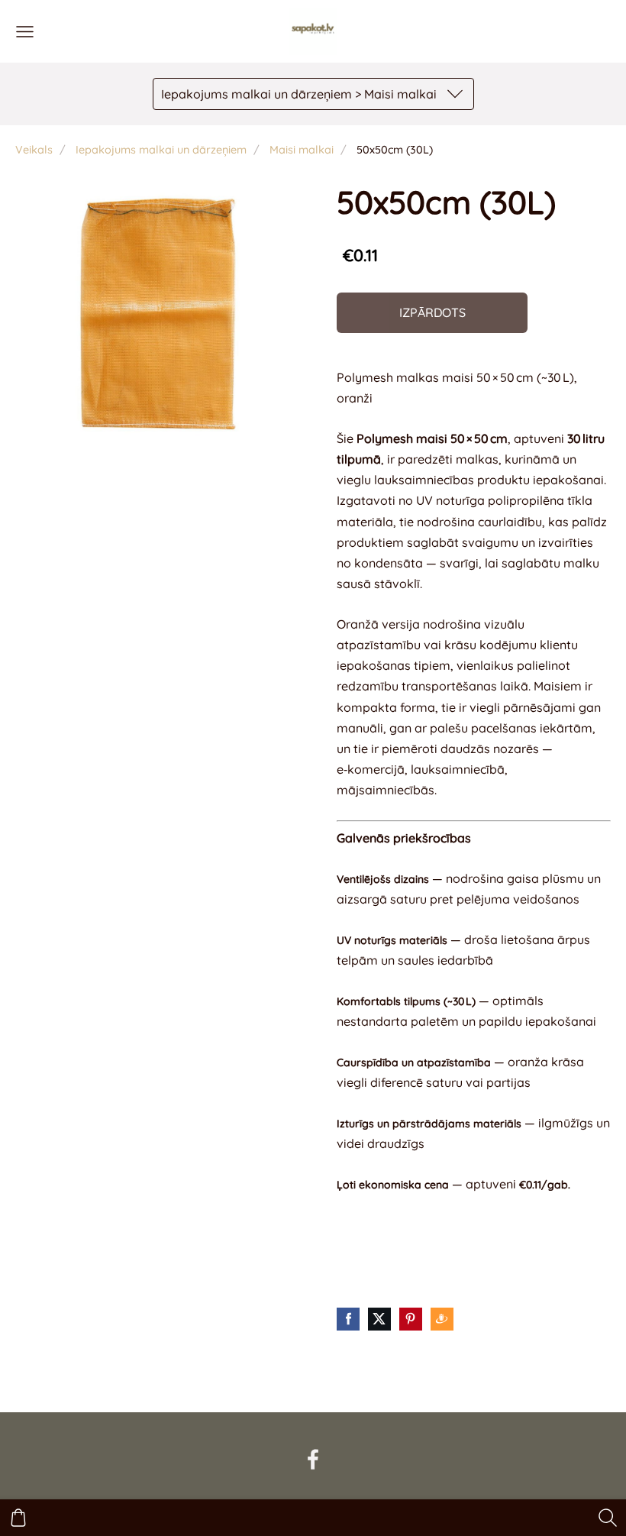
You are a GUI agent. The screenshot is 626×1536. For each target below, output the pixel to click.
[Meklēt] (607, 1517)
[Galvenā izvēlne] (25, 32)
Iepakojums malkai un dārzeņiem (161, 150)
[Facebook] (313, 1459)
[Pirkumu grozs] (18, 1517)
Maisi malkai (301, 150)
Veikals (34, 150)
